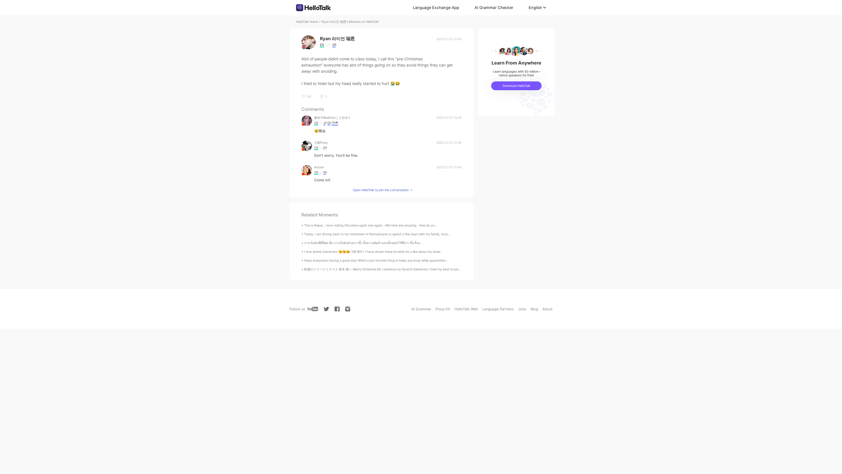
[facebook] (337, 309)
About (547, 309)
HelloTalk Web (466, 309)
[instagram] (347, 309)
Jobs (522, 309)
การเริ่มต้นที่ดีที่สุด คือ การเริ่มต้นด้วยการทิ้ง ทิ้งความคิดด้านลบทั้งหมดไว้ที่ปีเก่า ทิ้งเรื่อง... (363, 243)
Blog (534, 309)
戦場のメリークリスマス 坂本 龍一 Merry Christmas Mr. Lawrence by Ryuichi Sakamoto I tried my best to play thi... (385, 269)
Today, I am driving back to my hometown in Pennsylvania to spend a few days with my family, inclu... (377, 234)
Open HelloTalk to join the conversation (381, 190)
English (535, 7)
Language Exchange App (436, 7)
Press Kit (442, 309)
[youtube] (312, 309)
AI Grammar (421, 309)
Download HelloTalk (516, 86)
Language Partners (498, 309)
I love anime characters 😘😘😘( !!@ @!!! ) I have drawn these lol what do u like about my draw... (373, 251)
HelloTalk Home (307, 21)
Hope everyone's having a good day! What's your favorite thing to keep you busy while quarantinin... (376, 260)
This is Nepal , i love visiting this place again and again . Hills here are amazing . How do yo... (370, 225)
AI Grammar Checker (494, 7)
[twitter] (326, 309)
